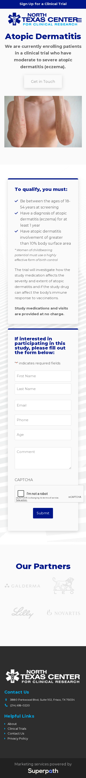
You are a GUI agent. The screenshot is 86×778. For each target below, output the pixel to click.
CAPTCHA (24, 480)
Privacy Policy (18, 738)
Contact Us (16, 733)
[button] (79, 20)
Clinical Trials (17, 728)
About (12, 724)
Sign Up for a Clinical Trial (43, 4)
